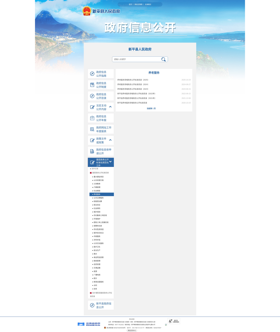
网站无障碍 (138, 4)
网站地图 (131, 319)
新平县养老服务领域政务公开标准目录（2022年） (136, 94)
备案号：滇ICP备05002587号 (135, 328)
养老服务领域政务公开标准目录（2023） (133, 89)
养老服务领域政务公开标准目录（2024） (133, 84)
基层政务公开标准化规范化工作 (102, 163)
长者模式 (148, 4)
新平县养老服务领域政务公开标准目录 (132, 103)
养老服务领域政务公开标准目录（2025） (133, 80)
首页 (130, 4)
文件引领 (94, 169)
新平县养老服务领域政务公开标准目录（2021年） (136, 98)
